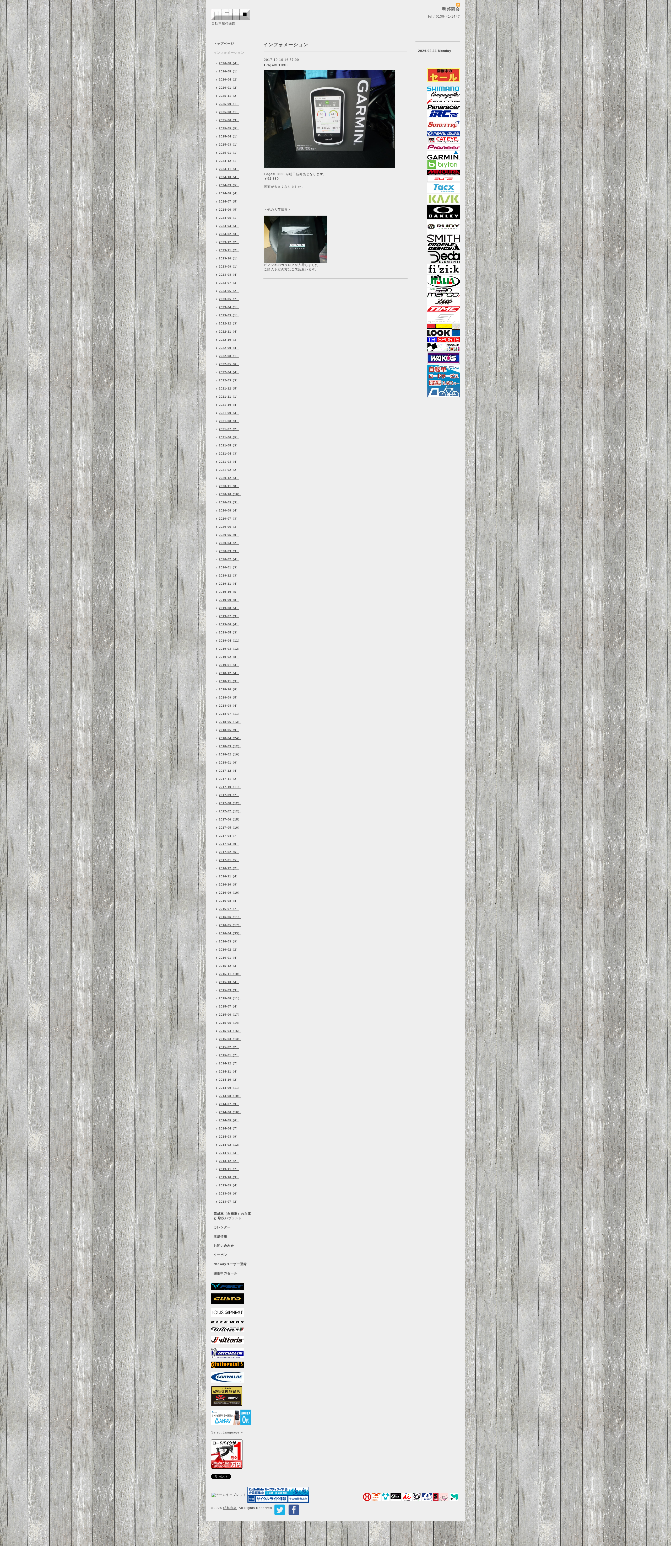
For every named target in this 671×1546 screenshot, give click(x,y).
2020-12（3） (229, 477)
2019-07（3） (229, 616)
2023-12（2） (229, 242)
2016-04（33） (230, 933)
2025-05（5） (229, 128)
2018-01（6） (229, 762)
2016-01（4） (229, 957)
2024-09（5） (229, 185)
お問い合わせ (224, 1246)
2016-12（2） (229, 868)
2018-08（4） (229, 705)
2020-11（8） (229, 486)
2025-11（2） (229, 95)
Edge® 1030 (276, 65)
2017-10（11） (230, 786)
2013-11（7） (229, 1169)
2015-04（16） (230, 1030)
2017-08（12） (230, 803)
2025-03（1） (229, 144)
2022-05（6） (229, 364)
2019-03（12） (230, 648)
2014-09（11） (230, 1087)
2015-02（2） (229, 1047)
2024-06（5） (229, 209)
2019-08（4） (229, 608)
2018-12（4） (229, 673)
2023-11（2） (229, 250)
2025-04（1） (229, 136)
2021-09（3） (229, 412)
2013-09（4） (229, 1185)
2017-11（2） (229, 778)
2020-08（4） (229, 510)
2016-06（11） (230, 917)
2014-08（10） (230, 1095)
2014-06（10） (230, 1112)
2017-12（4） (229, 770)
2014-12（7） (229, 1063)
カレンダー (222, 1227)
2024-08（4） (229, 193)
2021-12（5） (229, 388)
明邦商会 (230, 1508)
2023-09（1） (229, 266)
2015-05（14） (230, 1022)
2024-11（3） (229, 168)
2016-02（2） (229, 949)
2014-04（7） (229, 1128)
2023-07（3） (229, 282)
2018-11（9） (229, 681)
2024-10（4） (229, 177)
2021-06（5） (229, 437)
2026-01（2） (229, 87)
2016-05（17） (230, 925)
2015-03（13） (230, 1039)
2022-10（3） (229, 339)
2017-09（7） (229, 795)
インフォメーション (229, 53)
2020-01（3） (229, 567)
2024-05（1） (229, 217)
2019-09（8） (229, 599)
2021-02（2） (229, 469)
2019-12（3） (229, 575)
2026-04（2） (229, 79)
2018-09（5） (229, 697)
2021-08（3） (229, 421)
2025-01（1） (229, 152)
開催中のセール (225, 1273)
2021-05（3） (229, 445)
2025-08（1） (229, 112)
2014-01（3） (229, 1152)
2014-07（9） (229, 1104)
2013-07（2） (229, 1201)
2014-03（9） (229, 1136)
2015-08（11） (230, 998)
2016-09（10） (230, 892)
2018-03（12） (230, 746)
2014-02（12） (230, 1144)
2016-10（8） (229, 884)
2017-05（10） (230, 827)
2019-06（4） (229, 624)
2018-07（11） (230, 713)
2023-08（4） (229, 274)
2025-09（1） (229, 103)
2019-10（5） (229, 591)
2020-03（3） (229, 551)
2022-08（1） (229, 356)
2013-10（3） (229, 1177)
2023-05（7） (229, 299)
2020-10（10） (230, 494)
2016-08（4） (229, 900)
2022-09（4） (229, 347)
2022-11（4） (229, 331)
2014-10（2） (229, 1079)
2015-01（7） (229, 1055)
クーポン (220, 1255)
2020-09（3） (229, 502)
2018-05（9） (229, 730)
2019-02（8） (229, 656)
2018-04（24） (230, 738)
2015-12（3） (229, 965)
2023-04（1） (229, 307)
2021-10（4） (229, 404)
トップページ (224, 43)
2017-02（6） (229, 852)
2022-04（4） (229, 372)
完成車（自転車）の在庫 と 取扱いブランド (232, 1216)
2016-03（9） (229, 941)
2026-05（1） (229, 71)
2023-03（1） (229, 315)
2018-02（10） (230, 754)
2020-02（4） (229, 559)
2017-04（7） (229, 835)
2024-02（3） (229, 234)
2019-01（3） (229, 665)
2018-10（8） (229, 689)
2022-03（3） (229, 380)
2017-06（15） (230, 819)
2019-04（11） (230, 640)
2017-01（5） (229, 860)
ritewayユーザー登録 (230, 1264)
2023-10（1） (229, 258)
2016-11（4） (229, 876)
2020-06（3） (229, 526)
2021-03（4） (229, 461)
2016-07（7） (229, 908)
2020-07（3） (229, 518)
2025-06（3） (229, 120)
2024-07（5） (229, 201)
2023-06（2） (229, 290)
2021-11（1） (229, 396)
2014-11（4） (229, 1071)
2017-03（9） (229, 843)
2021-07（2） (229, 429)
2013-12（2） (229, 1161)
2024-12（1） (229, 160)
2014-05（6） (229, 1120)
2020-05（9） (229, 534)
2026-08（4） (229, 63)
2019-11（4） (229, 583)
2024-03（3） (229, 225)
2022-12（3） (229, 323)
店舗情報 (220, 1236)
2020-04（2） (229, 543)
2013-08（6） (229, 1193)
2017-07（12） (230, 811)
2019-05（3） (229, 632)
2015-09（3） (229, 990)
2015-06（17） (230, 1014)
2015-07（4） (229, 1006)
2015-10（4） (229, 982)
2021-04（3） (229, 453)
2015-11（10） (230, 973)
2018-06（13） (230, 721)
